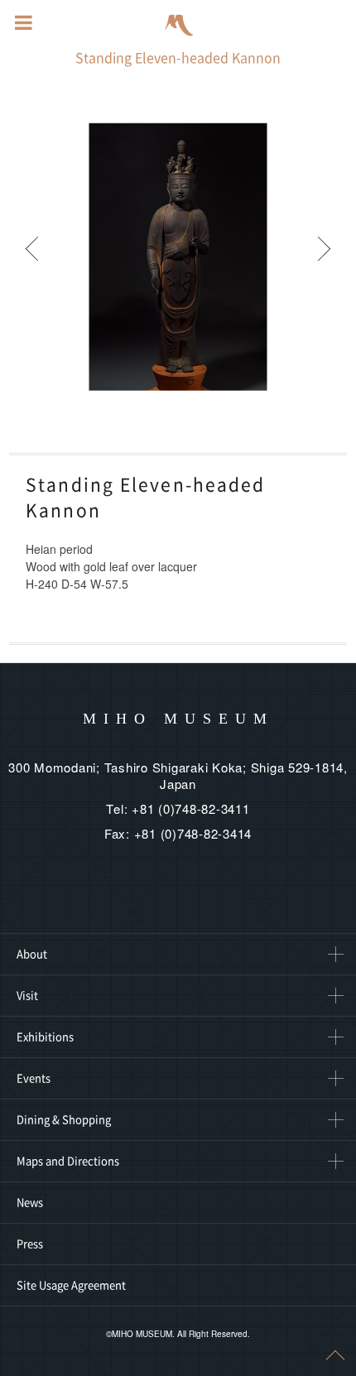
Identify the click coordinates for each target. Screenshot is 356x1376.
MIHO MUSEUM (178, 718)
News (30, 1202)
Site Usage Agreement (71, 1285)
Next (322, 256)
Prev (33, 256)
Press (30, 1244)
